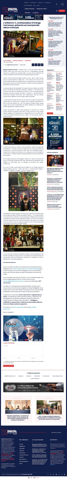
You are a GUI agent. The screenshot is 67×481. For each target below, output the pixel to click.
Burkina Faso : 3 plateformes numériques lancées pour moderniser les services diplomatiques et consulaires (55, 180)
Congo (57, 93)
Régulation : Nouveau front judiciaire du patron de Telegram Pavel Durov (50, 97)
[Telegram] (56, 474)
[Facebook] (61, 3)
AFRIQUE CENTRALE (18, 60)
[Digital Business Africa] (4, 64)
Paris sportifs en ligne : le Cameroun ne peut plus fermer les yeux (50, 107)
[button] (56, 4)
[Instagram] (63, 3)
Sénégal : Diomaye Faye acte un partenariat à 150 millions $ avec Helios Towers (60, 108)
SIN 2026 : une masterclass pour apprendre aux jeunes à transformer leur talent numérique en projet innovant (55, 54)
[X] (61, 5)
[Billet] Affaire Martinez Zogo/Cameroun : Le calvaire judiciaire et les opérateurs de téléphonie (59, 77)
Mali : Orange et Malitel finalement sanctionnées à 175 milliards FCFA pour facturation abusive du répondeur (49, 418)
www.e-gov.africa (18, 307)
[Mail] (53, 474)
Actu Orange (7, 60)
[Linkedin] (51, 474)
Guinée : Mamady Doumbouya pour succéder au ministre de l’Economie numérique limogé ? (55, 188)
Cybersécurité (50, 93)
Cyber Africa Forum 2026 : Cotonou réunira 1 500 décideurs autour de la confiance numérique (54, 62)
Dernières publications (59, 104)
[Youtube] (63, 5)
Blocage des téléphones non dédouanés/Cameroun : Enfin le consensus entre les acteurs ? (51, 77)
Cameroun (28, 60)
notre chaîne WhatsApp (31, 269)
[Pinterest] (39, 64)
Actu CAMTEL (59, 73)
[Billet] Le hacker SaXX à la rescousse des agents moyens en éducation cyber (54, 206)
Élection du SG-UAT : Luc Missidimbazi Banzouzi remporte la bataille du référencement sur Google (60, 98)
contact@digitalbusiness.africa (13, 281)
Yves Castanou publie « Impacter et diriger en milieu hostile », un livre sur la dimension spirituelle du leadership (60, 87)
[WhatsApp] (42, 64)
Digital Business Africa (12, 64)
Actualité (50, 21)
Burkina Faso (50, 184)
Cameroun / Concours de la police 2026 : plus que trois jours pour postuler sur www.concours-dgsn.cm (55, 24)
